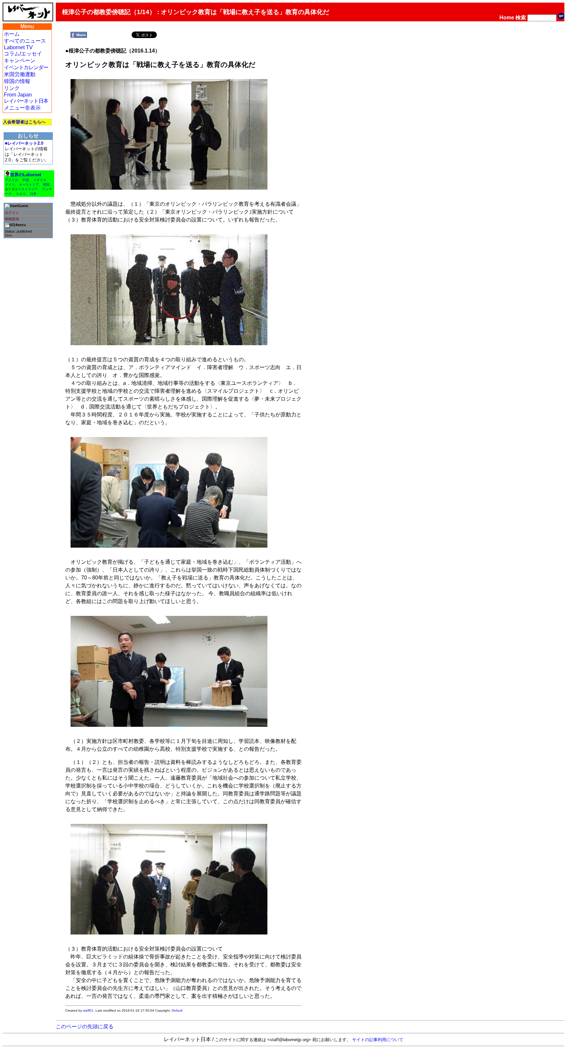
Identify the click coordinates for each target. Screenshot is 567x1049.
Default (177, 1010)
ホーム (12, 34)
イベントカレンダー (26, 67)
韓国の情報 (17, 81)
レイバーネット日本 (26, 101)
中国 (25, 180)
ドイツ (10, 184)
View (8, 235)
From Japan (18, 94)
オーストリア (29, 184)
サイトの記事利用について (377, 1039)
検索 (520, 17)
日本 (33, 194)
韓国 (46, 184)
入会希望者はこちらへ (24, 121)
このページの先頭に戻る (85, 1026)
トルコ (21, 194)
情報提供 (12, 219)
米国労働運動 (19, 74)
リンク (12, 88)
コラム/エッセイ (23, 53)
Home (506, 17)
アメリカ (11, 180)
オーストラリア (26, 189)
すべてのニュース (25, 41)
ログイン (12, 213)
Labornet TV (18, 47)
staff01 (88, 1010)
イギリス (39, 180)
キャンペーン (19, 60)
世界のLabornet (25, 174)
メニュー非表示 (22, 108)
